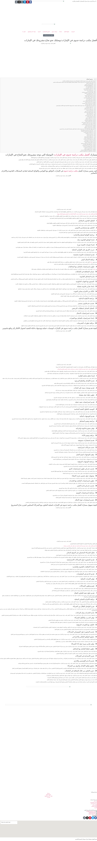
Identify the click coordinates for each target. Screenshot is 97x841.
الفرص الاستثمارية (46, 31)
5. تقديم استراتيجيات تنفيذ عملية (89, 111)
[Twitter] (92, 817)
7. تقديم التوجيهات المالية (90, 113)
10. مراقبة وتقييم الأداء (90, 116)
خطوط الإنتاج (66, 31)
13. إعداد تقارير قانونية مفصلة (89, 96)
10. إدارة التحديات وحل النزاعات (89, 140)
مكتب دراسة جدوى (71, 171)
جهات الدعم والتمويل (32, 31)
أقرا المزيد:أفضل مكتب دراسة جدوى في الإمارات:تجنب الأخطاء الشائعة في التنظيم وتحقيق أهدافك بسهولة (77, 214)
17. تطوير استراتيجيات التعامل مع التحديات (88, 124)
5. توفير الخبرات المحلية (90, 134)
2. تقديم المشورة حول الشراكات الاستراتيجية (87, 131)
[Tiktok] (16, 2)
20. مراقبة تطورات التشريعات (89, 104)
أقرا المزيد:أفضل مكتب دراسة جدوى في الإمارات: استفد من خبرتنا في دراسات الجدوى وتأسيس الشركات (77, 369)
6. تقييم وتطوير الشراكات (90, 135)
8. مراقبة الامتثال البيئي (90, 91)
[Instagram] (19, 2)
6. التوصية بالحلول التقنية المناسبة (89, 112)
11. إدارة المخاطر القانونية (90, 94)
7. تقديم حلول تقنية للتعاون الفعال (89, 136)
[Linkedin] (24, 2)
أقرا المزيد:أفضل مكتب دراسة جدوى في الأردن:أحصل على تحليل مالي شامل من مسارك (80, 545)
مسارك (91, 262)
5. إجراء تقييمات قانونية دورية (90, 87)
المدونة (39, 31)
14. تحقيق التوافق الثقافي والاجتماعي (88, 144)
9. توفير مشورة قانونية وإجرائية (89, 115)
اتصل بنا (24, 31)
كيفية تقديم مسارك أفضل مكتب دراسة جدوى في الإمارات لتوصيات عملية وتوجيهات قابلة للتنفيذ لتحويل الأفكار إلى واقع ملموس (75, 105)
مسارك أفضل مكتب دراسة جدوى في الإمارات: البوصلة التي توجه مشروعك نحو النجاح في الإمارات (78, 80)
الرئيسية (72, 31)
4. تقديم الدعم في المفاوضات (89, 133)
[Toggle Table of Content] (94, 79)
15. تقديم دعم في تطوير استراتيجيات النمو (88, 122)
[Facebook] (30, 2)
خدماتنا (60, 31)
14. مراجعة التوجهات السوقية (89, 121)
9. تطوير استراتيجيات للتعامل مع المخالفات (88, 92)
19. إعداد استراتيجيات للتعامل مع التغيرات (88, 103)
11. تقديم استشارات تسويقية (90, 117)
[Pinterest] (27, 2)
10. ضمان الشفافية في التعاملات (89, 93)
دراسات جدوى (54, 31)
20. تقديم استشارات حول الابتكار (89, 127)
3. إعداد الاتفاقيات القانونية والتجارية (89, 132)
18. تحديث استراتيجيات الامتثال (89, 102)
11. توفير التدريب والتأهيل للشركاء (89, 141)
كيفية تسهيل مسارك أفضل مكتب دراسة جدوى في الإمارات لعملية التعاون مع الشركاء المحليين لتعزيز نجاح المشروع (77, 128)
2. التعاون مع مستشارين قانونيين (89, 84)
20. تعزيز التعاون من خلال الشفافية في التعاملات (87, 151)
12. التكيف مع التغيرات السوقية (89, 142)
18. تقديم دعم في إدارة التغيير (89, 125)
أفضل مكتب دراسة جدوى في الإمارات (72, 154)
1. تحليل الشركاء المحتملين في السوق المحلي (87, 130)
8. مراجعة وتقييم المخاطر (90, 114)
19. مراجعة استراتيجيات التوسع (89, 126)
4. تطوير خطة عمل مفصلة (90, 110)
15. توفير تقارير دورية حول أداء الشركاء (88, 145)
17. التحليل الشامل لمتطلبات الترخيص (88, 101)
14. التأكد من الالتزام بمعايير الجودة (89, 97)
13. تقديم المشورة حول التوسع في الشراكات (87, 143)
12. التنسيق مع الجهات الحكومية (89, 95)
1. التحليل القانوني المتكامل (90, 83)
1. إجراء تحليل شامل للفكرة (90, 106)
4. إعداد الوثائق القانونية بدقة (90, 86)
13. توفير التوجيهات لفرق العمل (89, 120)
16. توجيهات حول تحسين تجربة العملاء (88, 123)
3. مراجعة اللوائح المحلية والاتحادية (89, 85)
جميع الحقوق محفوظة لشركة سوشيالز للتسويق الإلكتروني (86, 839)
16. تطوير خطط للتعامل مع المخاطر (88, 146)
